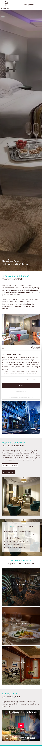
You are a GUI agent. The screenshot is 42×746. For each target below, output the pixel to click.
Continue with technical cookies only (21, 397)
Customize (20, 391)
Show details (31, 380)
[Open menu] (39, 4)
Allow (21, 386)
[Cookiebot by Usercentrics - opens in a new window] (31, 347)
